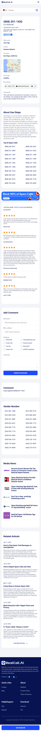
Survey (8, 346)
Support (4, 710)
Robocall (9, 340)
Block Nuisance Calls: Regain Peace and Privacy (18, 606)
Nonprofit (26, 346)
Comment (6, 355)
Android (23, 706)
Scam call (9, 343)
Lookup (4, 687)
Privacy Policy (25, 691)
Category (6, 337)
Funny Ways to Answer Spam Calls (16, 586)
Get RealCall (20, 728)
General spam (27, 343)
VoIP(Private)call (28, 349)
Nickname (6, 319)
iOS (21, 710)
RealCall (23, 687)
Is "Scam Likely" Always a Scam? (16, 627)
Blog (3, 691)
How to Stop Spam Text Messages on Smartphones (17, 546)
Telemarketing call (29, 340)
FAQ (3, 706)
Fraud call (9, 349)
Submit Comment (20, 373)
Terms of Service (25, 694)
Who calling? (7, 328)
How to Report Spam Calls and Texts (17, 567)
